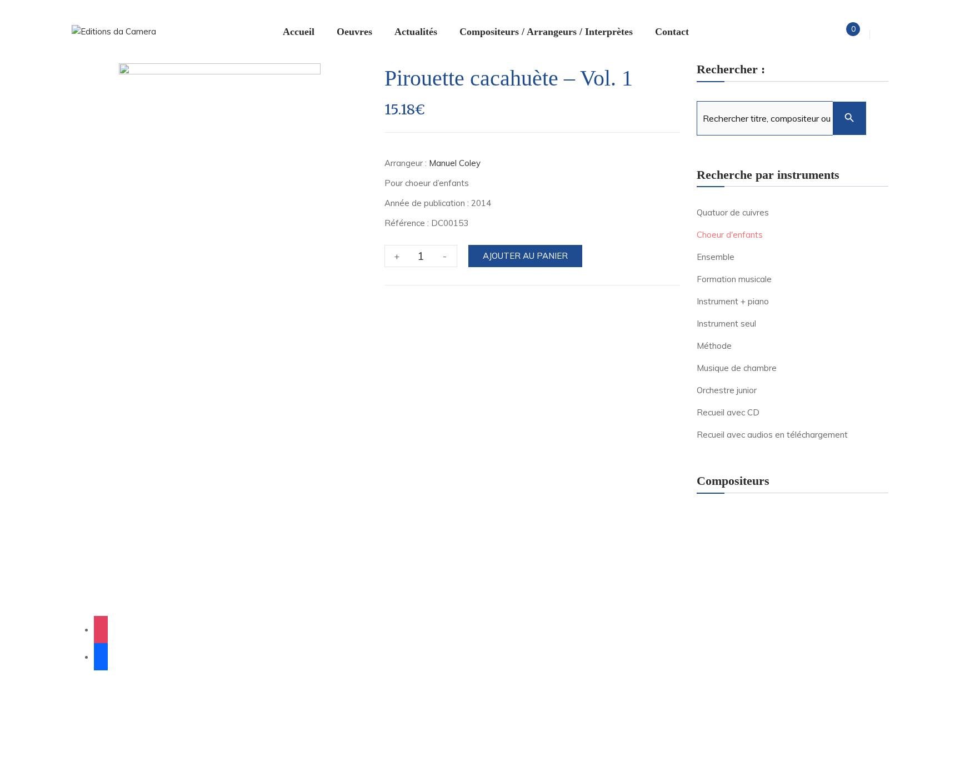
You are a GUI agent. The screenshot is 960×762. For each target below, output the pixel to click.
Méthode (714, 345)
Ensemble (715, 257)
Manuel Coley (455, 163)
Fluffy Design (318, 693)
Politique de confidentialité (189, 706)
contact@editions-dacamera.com (234, 583)
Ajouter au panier (525, 255)
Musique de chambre (737, 368)
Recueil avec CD (728, 412)
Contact (382, 706)
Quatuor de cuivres (733, 212)
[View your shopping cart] (843, 34)
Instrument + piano (733, 301)
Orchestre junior (727, 390)
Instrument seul (726, 323)
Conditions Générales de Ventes (303, 706)
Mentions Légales (103, 706)
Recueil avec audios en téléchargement (772, 434)
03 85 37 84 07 (234, 598)
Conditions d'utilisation (337, 730)
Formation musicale (734, 279)
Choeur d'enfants (730, 234)
